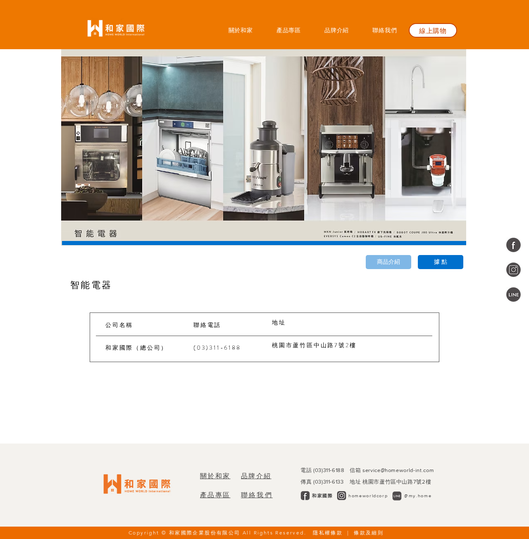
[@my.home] (513, 294)
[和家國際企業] (513, 245)
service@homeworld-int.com (398, 470)
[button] (288, 30)
